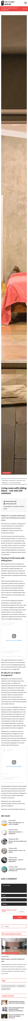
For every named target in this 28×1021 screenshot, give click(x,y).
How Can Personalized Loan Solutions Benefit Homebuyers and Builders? (16, 1009)
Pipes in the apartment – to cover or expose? (16, 823)
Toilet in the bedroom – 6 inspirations (16, 832)
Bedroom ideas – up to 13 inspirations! (16, 860)
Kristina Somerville (10, 501)
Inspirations (6, 472)
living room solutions (8, 986)
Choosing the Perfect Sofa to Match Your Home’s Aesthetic (17, 1002)
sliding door (6, 989)
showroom (21, 986)
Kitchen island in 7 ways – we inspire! (17, 851)
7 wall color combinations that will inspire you (17, 869)
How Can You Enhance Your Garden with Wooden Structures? (16, 1016)
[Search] (3, 926)
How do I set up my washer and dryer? (17, 841)
